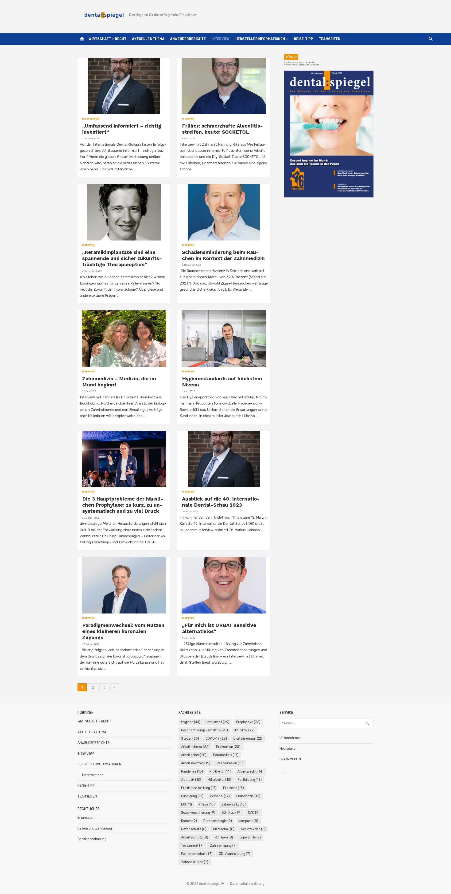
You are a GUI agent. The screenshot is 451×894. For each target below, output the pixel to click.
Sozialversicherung (198, 813)
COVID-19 (216, 739)
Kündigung (192, 796)
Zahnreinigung (223, 846)
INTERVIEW (220, 39)
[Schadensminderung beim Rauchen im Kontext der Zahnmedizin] (224, 212)
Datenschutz (193, 829)
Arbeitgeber (193, 755)
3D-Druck (231, 813)
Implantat (218, 722)
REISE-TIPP (303, 39)
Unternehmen (92, 775)
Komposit (248, 821)
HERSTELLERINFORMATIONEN (260, 39)
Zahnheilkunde (194, 862)
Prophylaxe (248, 722)
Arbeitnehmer (195, 747)
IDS (84, 119)
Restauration (230, 763)
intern (283, 772)
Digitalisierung (247, 739)
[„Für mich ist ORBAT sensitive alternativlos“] (224, 585)
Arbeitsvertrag (195, 763)
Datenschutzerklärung (95, 828)
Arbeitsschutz (194, 837)
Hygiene (190, 722)
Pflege (206, 804)
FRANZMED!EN (290, 759)
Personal (220, 796)
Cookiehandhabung (92, 839)
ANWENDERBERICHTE (188, 39)
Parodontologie (217, 821)
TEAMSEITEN (329, 39)
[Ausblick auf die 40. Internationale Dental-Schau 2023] (224, 459)
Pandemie (192, 772)
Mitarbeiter (219, 780)
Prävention (228, 747)
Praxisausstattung (199, 788)
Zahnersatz (233, 804)
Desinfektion (253, 829)
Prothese (233, 788)
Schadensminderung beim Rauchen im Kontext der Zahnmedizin (223, 255)
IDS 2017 (244, 730)
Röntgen (224, 837)
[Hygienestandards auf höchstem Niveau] (224, 338)
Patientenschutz (196, 854)
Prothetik (220, 772)
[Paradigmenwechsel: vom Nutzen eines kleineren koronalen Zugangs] (124, 585)
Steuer (190, 739)
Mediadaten (288, 749)
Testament (192, 846)
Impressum (86, 818)
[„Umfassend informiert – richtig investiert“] (124, 86)
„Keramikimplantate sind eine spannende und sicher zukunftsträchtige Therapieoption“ (122, 258)
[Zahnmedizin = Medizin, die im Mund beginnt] (124, 338)
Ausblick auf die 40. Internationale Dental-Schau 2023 (221, 502)
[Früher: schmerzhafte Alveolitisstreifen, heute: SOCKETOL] (224, 86)
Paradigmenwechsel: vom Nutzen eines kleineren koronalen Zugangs (123, 631)
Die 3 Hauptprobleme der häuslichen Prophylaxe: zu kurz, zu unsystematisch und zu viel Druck (122, 505)
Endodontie (248, 796)
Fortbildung (250, 780)
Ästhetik (191, 780)
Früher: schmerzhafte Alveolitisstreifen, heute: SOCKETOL (222, 129)
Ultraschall (223, 829)
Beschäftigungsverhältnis (204, 730)
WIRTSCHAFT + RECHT (107, 39)
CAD (254, 813)
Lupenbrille (250, 837)
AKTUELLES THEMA (148, 39)
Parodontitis (225, 755)
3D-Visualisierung (234, 854)
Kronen (189, 821)
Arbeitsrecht (250, 772)
